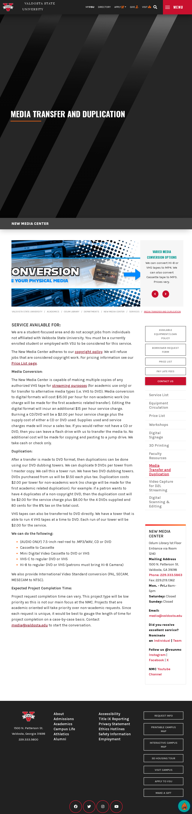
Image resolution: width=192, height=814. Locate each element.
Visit (145, 7)
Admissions (64, 719)
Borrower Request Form (165, 350)
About (59, 714)
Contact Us (165, 381)
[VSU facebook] (75, 806)
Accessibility (109, 714)
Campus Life (64, 729)
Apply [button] (117, 7)
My (90, 7)
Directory (104, 7)
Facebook (156, 660)
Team (177, 640)
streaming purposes (69, 385)
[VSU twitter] (89, 806)
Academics (53, 311)
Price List (165, 361)
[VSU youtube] (116, 806)
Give (133, 7)
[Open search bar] (155, 6)
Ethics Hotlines (112, 729)
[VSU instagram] (102, 806)
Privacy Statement (114, 724)
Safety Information (115, 734)
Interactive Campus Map (163, 745)
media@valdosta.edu (29, 625)
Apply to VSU (163, 781)
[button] (155, 294)
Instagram (157, 655)
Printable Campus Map (163, 729)
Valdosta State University (27, 311)
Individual (162, 640)
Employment (110, 739)
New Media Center (30, 223)
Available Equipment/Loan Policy (165, 334)
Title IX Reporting (114, 719)
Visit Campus (163, 770)
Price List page (24, 363)
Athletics (61, 734)
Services (134, 311)
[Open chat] (184, 806)
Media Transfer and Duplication (162, 311)
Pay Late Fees (165, 371)
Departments (91, 311)
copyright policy (88, 352)
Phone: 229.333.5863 (165, 575)
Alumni (60, 739)
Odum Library (71, 311)
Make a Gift (163, 793)
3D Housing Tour (163, 758)
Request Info (163, 715)
